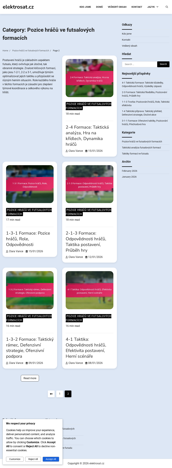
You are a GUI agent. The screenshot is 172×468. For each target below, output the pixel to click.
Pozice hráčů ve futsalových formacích (88, 106)
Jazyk (151, 7)
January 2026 (129, 176)
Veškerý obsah (117, 7)
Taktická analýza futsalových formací (141, 147)
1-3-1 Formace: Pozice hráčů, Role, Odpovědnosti (28, 238)
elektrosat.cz (18, 6)
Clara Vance (76, 150)
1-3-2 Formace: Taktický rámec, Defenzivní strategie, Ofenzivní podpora (30, 347)
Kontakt (137, 7)
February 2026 (129, 171)
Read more (30, 378)
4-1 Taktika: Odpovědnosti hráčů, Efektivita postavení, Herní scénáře (86, 347)
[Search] (166, 6)
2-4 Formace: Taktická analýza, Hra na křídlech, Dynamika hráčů (87, 135)
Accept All (51, 459)
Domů (99, 7)
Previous (51, 394)
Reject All (33, 459)
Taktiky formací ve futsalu (135, 153)
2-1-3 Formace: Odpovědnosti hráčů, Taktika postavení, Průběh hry (86, 241)
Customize (14, 459)
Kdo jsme (85, 7)
